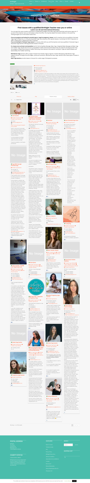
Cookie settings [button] (67, 481)
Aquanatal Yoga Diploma (35, 300)
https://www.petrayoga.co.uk (53, 176)
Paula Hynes (33, 262)
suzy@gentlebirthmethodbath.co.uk (53, 224)
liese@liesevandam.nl (16, 277)
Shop (61, 1)
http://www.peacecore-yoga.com (72, 314)
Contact (71, 1)
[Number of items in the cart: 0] (65, 457)
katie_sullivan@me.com (70, 313)
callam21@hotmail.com (34, 128)
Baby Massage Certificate (52, 398)
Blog (57, 1)
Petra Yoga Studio (52, 164)
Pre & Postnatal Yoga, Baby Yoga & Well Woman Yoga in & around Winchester (36, 349)
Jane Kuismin (15, 115)
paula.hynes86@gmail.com (35, 274)
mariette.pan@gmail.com (17, 383)
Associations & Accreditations (52, 459)
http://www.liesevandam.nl (17, 279)
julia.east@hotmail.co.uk (52, 129)
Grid (75, 99)
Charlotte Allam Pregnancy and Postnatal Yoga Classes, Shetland (35, 118)
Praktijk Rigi (68, 223)
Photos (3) (19, 96)
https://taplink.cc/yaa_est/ (41, 71)
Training (36, 1)
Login (30, 3)
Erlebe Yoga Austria (52, 343)
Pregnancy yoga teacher (18, 375)
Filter (11, 99)
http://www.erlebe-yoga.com (53, 352)
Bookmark (18, 92)
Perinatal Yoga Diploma (40, 65)
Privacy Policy (49, 451)
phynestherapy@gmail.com (70, 274)
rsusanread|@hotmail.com (70, 128)
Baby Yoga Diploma (51, 252)
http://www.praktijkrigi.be (70, 233)
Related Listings (53, 96)
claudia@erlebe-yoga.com (53, 351)
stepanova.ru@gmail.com (40, 70)
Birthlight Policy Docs (50, 454)
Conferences (44, 1)
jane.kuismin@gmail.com (17, 122)
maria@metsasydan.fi (52, 259)
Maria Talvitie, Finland (53, 250)
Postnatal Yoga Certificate (35, 121)
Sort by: (17, 99)
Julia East (50, 120)
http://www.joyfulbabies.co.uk (54, 131)
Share (12, 92)
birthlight (13, 1)
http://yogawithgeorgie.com (18, 173)
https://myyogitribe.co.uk (35, 310)
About (30, 1)
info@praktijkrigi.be (69, 231)
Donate (66, 1)
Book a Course (49, 444)
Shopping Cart (49, 470)
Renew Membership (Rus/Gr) (52, 468)
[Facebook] (11, 237)
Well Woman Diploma (38, 355)
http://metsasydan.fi (52, 260)
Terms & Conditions (50, 456)
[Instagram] (34, 83)
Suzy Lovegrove (52, 216)
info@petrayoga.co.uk (52, 175)
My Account (48, 463)
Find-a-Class (51, 1)
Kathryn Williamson (52, 396)
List (71, 99)
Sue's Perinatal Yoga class (71, 120)
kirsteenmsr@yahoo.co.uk (35, 359)
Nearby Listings (71, 96)
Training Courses (49, 447)
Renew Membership (50, 466)
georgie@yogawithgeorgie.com (18, 172)
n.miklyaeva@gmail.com (52, 303)
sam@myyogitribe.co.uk (35, 308)
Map (36, 96)
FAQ (47, 449)
